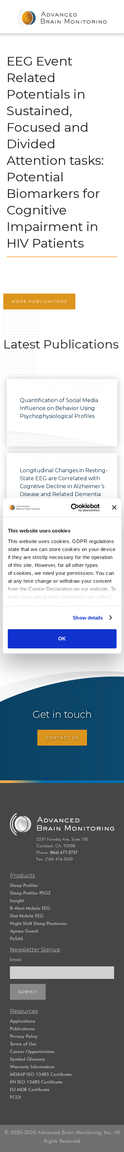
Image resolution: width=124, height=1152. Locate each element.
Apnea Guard (24, 931)
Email (15, 959)
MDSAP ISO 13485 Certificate (41, 1074)
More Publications (39, 301)
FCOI (15, 1097)
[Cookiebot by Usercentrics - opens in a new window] (74, 507)
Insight (17, 900)
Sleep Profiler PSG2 (30, 893)
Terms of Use (23, 1043)
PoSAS (16, 938)
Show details (88, 618)
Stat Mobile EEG (26, 915)
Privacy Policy (24, 1036)
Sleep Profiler (24, 885)
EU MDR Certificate (30, 1089)
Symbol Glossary (27, 1059)
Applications (22, 1021)
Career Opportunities (32, 1051)
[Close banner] (114, 507)
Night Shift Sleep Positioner (38, 923)
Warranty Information (32, 1066)
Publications (22, 1028)
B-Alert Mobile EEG (30, 908)
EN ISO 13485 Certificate (36, 1081)
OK (62, 638)
